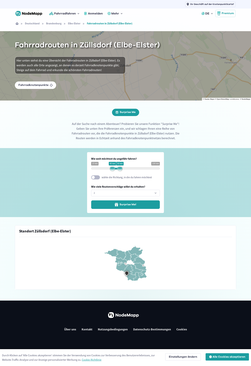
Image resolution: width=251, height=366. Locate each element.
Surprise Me (128, 112)
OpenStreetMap (223, 99)
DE (207, 13)
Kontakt (87, 329)
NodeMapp (246, 99)
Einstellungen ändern (183, 357)
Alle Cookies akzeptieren (229, 357)
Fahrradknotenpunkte (33, 85)
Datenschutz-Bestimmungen (152, 329)
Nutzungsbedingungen (113, 329)
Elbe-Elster (74, 23)
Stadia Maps (209, 99)
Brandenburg (53, 23)
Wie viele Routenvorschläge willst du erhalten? (118, 186)
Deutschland (32, 23)
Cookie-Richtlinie (91, 359)
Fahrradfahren (65, 13)
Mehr (115, 13)
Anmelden (95, 13)
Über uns (70, 329)
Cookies (181, 329)
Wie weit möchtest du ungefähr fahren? (114, 158)
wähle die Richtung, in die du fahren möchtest (127, 177)
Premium (228, 13)
